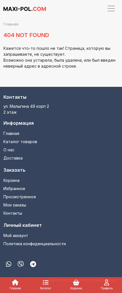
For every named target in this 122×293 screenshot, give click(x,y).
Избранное (14, 188)
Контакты (14, 97)
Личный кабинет (22, 225)
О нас (8, 149)
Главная (11, 133)
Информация (18, 123)
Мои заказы (14, 204)
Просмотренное (19, 196)
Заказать (14, 170)
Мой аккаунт (15, 235)
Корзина (11, 180)
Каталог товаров (20, 141)
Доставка (13, 158)
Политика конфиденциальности (34, 243)
